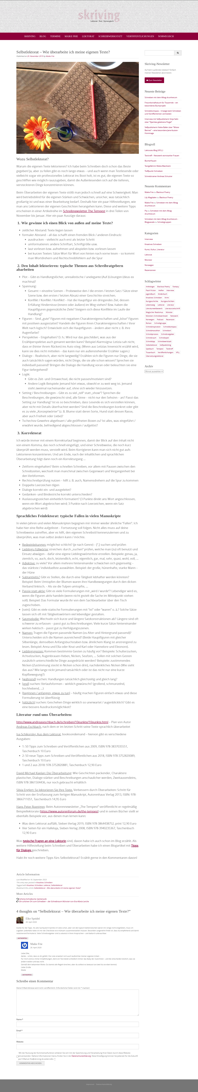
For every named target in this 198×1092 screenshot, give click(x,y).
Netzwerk (174, 316)
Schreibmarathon (153, 330)
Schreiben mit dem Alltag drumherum (161, 97)
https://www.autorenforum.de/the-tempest (69, 811)
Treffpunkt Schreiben (154, 171)
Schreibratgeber (167, 334)
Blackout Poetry (163, 192)
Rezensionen (150, 270)
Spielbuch (150, 349)
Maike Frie (71, 36)
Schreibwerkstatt (110, 36)
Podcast (160, 319)
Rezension (170, 319)
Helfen (161, 290)
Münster (148, 260)
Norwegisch (166, 36)
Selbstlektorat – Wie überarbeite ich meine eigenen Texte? (57, 888)
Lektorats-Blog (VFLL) (154, 150)
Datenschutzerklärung (81, 1056)
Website (19, 1041)
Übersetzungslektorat (154, 356)
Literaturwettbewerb (154, 308)
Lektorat (88, 36)
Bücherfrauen (150, 160)
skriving (30, 36)
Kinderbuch (162, 294)
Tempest (159, 349)
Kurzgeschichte (152, 301)
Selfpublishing (165, 345)
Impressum (90, 1084)
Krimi (167, 297)
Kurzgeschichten (167, 301)
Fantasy (176, 286)
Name (19, 1019)
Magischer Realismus (154, 312)
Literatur (170, 305)
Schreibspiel (164, 338)
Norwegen (149, 265)
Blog (43, 36)
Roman (148, 323)
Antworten (22, 938)
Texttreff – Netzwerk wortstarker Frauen (162, 155)
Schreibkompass (170, 327)
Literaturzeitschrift (172, 308)
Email (19, 1030)
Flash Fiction (151, 290)
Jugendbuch (150, 294)
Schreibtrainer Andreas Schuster (158, 176)
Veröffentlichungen (140, 36)
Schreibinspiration (153, 327)
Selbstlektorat (56, 885)
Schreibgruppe (160, 323)
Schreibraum (151, 338)
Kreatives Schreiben (44, 882)
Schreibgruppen (164, 222)
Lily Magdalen (151, 197)
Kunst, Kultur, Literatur (154, 249)
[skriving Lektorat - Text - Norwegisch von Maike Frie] (99, 15)
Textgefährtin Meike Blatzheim (158, 166)
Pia (146, 210)
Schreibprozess (152, 334)
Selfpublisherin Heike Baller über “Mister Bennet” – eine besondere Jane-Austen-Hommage (162, 130)
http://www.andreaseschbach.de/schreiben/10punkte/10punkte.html (62, 722)
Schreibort (167, 330)
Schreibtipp (150, 341)
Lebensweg (150, 305)
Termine (55, 36)
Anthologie (150, 286)
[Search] (178, 53)
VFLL (178, 352)
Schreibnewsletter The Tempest (84, 211)
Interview (149, 239)
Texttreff (169, 349)
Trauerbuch (150, 352)
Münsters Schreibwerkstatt (157, 316)
